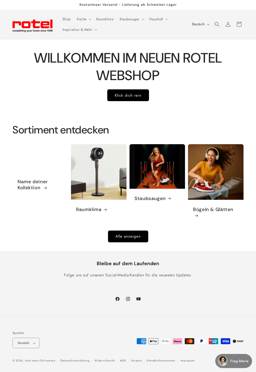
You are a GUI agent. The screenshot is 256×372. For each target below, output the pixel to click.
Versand (136, 360)
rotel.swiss (31, 360)
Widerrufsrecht (104, 360)
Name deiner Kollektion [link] (33, 185)
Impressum (187, 360)
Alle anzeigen (128, 236)
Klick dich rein (128, 95)
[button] (83, 19)
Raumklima (89, 210)
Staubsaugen (150, 199)
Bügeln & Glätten (213, 210)
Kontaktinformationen (161, 360)
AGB (123, 360)
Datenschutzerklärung (74, 360)
